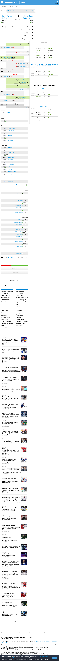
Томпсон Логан (10, 104)
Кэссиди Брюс (10, 181)
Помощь (3, 632)
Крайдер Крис (19, 236)
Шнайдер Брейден (18, 212)
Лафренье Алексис (22, 85)
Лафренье (29, 35)
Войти (56, 3)
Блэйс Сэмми (19, 219)
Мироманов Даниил (12, 133)
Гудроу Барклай (23, 63)
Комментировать (14, 280)
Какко (29, 26)
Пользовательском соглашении (20, 657)
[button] (3, 11)
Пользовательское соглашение (36, 632)
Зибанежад (26, 29)
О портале (16, 632)
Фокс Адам (24, 80)
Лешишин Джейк (11, 159)
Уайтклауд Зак (11, 137)
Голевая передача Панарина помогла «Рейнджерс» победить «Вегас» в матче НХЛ (22, 317)
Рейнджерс (19, 185)
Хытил (29, 32)
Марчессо (8, 26)
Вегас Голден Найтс (7, 17)
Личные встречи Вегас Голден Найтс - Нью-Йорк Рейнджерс (44, 65)
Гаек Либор (20, 200)
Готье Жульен (19, 227)
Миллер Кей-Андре (18, 205)
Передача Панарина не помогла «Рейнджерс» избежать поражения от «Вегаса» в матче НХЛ (7, 318)
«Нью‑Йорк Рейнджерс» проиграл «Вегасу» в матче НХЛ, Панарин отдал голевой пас (22, 297)
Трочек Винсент (23, 52)
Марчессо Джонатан (8, 57)
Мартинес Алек (11, 130)
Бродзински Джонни (18, 222)
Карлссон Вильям (11, 147)
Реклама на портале (23, 632)
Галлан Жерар (19, 253)
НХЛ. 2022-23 (13, 7)
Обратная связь (9, 632)
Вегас (8, 112)
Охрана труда (47, 632)
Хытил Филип (23, 82)
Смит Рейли (10, 169)
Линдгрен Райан (23, 54)
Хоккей (4, 7)
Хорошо (54, 657)
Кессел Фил (10, 150)
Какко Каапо (24, 44)
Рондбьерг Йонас (7, 47)
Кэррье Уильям (11, 157)
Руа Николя (10, 166)
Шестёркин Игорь (23, 107)
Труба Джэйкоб (23, 89)
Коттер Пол (10, 154)
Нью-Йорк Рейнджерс (28, 17)
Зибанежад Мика (22, 79)
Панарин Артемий (19, 80)
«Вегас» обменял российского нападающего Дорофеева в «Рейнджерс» (7, 295)
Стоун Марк (6, 91)
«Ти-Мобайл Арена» (12, 257)
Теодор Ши (12, 58)
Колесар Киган (6, 60)
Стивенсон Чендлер (7, 58)
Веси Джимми (19, 224)
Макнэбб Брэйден (7, 94)
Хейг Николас (10, 140)
